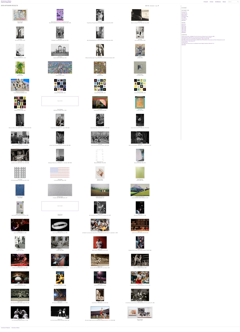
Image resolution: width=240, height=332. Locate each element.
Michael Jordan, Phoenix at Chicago (18, 267)
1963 (30, 127)
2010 (141, 320)
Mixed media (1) (184, 14)
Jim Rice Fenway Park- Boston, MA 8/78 (139, 232)
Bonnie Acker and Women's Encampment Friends (60, 21)
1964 (148, 127)
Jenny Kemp (140, 109)
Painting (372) (184, 15)
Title (156, 5)
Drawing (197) (184, 11)
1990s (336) (184, 27)
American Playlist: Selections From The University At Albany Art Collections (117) (196, 37)
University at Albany (15, 327)
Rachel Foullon (100, 179)
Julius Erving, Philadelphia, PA (19, 232)
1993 (27, 267)
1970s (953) (184, 30)
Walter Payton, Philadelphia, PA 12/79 (99, 250)
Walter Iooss (100, 214)
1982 (114, 320)
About (224, 1)
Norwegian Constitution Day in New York (59, 40)
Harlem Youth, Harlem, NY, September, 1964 (139, 127)
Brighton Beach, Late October (58, 57)
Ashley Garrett (20, 21)
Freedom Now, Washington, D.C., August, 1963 (59, 127)
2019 (26, 92)
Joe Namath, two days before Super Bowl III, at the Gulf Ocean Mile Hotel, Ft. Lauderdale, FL (99, 232)
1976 (24, 285)
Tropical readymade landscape (18, 92)
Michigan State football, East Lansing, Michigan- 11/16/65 (139, 250)
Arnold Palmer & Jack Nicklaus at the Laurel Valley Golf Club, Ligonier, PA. (139, 302)
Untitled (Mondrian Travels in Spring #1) (139, 197)
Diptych (139, 320)
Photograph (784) (185, 16)
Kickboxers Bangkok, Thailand (139, 267)
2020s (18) (184, 24)
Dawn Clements (140, 319)
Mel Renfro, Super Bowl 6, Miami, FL (59, 267)
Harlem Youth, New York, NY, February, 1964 (99, 145)
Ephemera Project (57, 92)
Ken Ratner (100, 21)
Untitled (59, 215)
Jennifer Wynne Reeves (100, 196)
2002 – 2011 (65, 197)
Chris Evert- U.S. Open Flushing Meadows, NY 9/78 (139, 285)
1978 (147, 232)
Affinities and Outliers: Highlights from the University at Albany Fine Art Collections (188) (198, 36)
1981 (25, 232)
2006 (63, 75)
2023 (148, 22)
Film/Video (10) (184, 13)
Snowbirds (99, 75)
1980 (65, 285)
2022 (112, 22)
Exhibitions (218, 1)
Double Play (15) (185, 42)
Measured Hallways (98, 162)
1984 (70, 22)
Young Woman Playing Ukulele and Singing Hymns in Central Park (99, 22)
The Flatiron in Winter (19, 40)
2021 (21, 22)
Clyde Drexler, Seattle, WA (99, 285)
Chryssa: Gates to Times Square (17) (188, 41)
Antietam (138, 57)
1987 (105, 285)
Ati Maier (60, 74)
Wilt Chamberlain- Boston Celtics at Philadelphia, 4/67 (99, 215)
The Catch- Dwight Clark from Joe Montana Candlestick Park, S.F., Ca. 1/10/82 (99, 320)
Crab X (19, 197)
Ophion (19, 22)
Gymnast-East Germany (19, 285)
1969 (71, 162)
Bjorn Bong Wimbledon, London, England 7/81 (19, 302)
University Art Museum (5, 327)
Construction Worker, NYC (19, 57)
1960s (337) (184, 31)
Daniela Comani (60, 196)
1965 (150, 250)
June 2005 (104, 162)
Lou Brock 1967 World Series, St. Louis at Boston (99, 267)
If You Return (138, 75)
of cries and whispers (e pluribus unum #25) (19, 180)
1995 (145, 267)
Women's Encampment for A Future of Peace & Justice (59, 22)
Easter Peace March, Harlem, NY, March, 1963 (99, 127)
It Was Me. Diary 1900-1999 (58, 197)
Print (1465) (184, 17)
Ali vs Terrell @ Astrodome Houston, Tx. (19, 320)
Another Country (59, 75)
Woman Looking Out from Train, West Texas (139, 22)
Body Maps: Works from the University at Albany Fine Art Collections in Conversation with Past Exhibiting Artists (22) (203, 39)
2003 (22, 75)
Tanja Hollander (60, 91)
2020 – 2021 (63, 92)
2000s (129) (184, 26)
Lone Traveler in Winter (139, 40)
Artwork (206, 1)
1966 (145, 215)
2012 (102, 180)
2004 (142, 57)
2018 (65, 180)
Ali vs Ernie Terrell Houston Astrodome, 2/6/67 (58, 320)
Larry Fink (20, 126)
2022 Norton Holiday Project (59, 110)
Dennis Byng (60, 214)
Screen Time (139, 110)
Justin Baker (100, 109)
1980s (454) (184, 28)
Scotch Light (139, 180)
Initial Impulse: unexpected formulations (19, 215)
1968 (28, 162)
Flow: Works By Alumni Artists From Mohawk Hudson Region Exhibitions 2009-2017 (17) (198, 43)
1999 (27, 215)
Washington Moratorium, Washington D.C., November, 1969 (59, 162)
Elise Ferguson (140, 179)
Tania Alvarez (140, 74)
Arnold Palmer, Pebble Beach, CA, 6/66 (99, 302)
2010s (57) (184, 25)
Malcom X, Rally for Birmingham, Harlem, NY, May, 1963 (19, 127)
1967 (150, 145)
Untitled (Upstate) (99, 197)
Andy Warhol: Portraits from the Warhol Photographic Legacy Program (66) (195, 38)
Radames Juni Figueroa (20, 91)
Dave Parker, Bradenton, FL (59, 285)
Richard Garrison (100, 161)
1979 (107, 250)
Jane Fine (140, 56)
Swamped (19, 75)
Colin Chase (20, 179)
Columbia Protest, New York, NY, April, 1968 (19, 162)
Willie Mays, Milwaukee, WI (139, 215)
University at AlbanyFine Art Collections (6, 1)
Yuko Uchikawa (60, 109)
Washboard (99, 180)
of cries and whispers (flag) (59, 180)
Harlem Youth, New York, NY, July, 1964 (19, 145)
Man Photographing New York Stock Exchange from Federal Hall (98, 40)
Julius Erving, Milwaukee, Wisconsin (59, 232)
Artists (211, 1)
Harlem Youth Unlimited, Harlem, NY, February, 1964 (59, 145)
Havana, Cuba (18, 250)
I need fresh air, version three (99, 110)
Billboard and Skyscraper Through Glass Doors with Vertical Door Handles (99, 57)
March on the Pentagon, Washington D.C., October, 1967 (139, 145)
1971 (67, 267)
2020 (142, 110)
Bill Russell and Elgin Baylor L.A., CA (59, 302)
